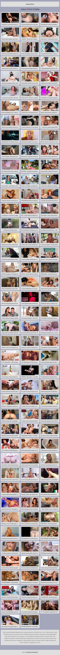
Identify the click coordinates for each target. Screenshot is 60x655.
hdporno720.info (30, 4)
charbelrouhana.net (32, 652)
